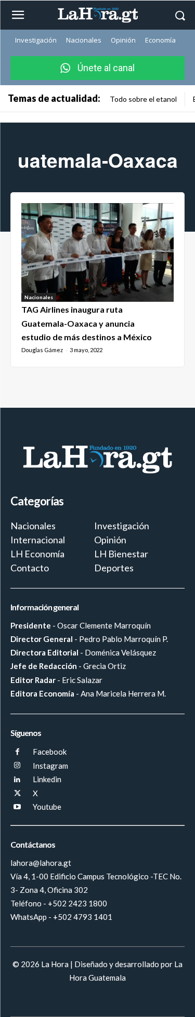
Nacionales (38, 297)
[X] (17, 794)
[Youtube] (17, 807)
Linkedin (47, 779)
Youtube (47, 806)
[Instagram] (17, 766)
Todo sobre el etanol (143, 99)
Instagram (50, 765)
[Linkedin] (17, 780)
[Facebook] (17, 752)
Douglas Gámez (42, 349)
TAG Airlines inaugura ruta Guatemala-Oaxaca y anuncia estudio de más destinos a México (86, 323)
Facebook (50, 751)
